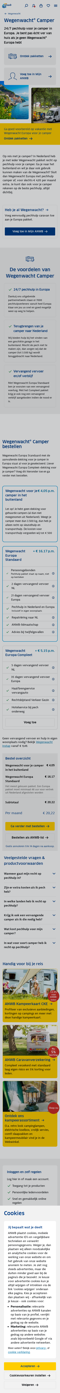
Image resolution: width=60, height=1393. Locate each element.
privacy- (41, 1348)
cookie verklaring (19, 1352)
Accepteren (27, 1366)
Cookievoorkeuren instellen (28, 1375)
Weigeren (28, 1385)
